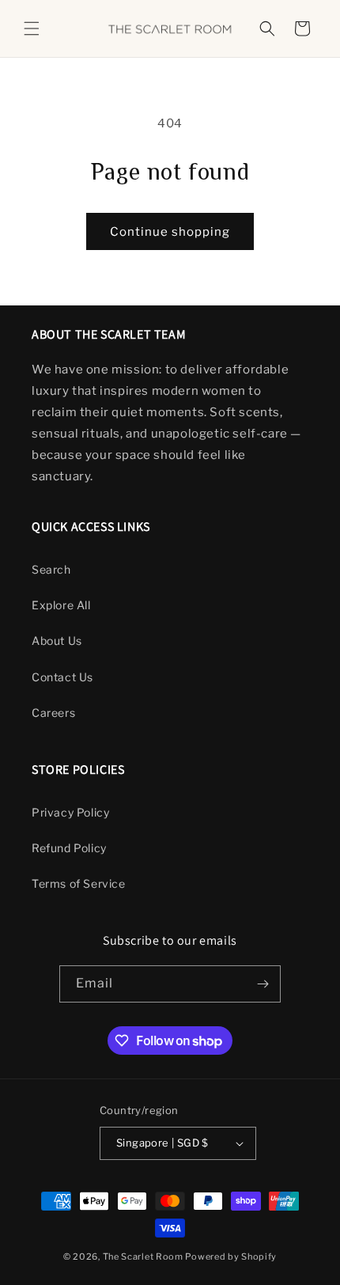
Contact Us (62, 677)
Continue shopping (170, 232)
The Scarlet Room (143, 1256)
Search (51, 569)
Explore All (61, 605)
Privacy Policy (70, 812)
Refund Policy (69, 848)
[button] (31, 28)
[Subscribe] (262, 984)
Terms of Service (79, 883)
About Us (57, 640)
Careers (53, 712)
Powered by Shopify (231, 1256)
